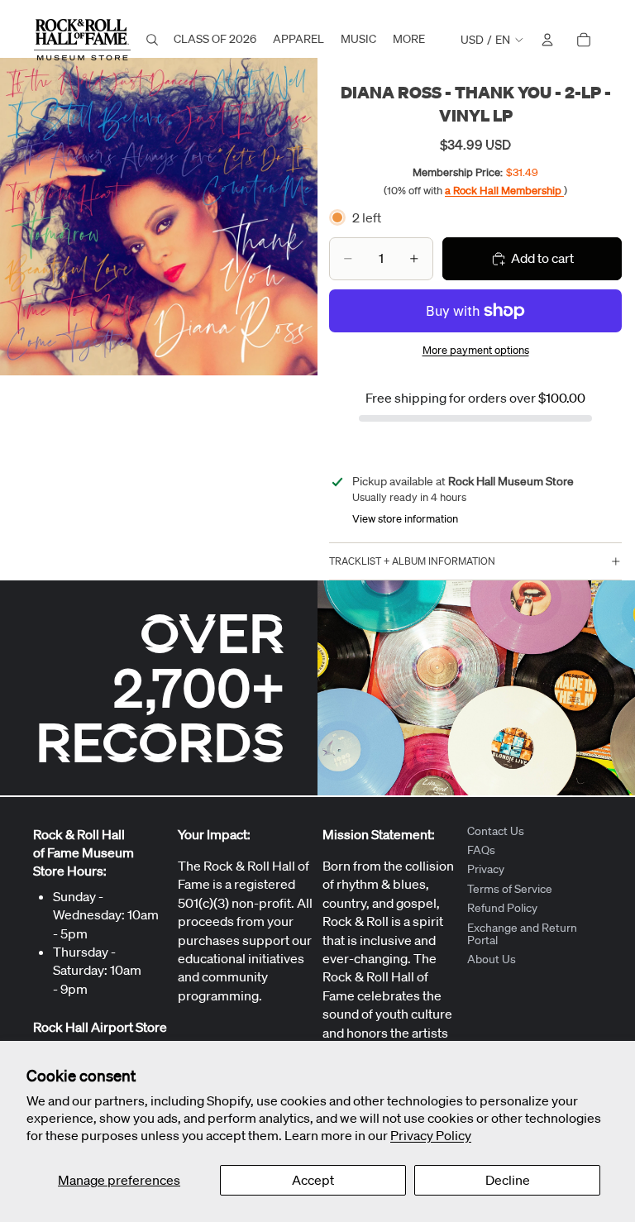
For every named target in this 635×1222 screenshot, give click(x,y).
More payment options (476, 350)
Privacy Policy (430, 1135)
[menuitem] (408, 39)
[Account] (547, 39)
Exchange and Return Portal (522, 934)
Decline (507, 1180)
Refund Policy (502, 908)
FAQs (481, 850)
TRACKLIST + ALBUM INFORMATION (412, 561)
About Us (491, 959)
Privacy (485, 869)
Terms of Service (509, 888)
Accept (313, 1180)
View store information (405, 519)
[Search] (152, 39)
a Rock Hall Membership (504, 191)
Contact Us (495, 830)
